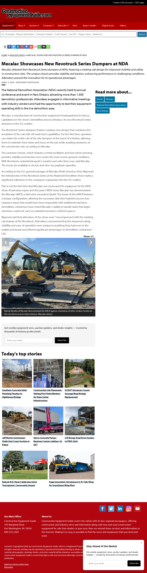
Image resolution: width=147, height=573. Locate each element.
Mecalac (109, 99)
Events (100, 99)
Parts (75, 25)
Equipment (7, 25)
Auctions (33, 25)
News (20, 25)
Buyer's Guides (89, 25)
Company (47, 25)
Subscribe (62, 25)
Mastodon (8, 567)
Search (142, 34)
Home (4, 55)
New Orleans (102, 110)
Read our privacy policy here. (16, 564)
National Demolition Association (111, 105)
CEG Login (139, 2)
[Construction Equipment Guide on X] (112, 510)
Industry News (17, 55)
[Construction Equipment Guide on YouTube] (139, 510)
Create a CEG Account (123, 2)
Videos (123, 25)
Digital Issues (108, 25)
